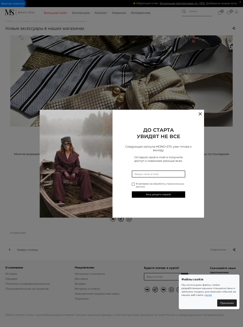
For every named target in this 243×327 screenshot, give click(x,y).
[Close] (200, 113)
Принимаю (227, 303)
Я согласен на (160, 185)
